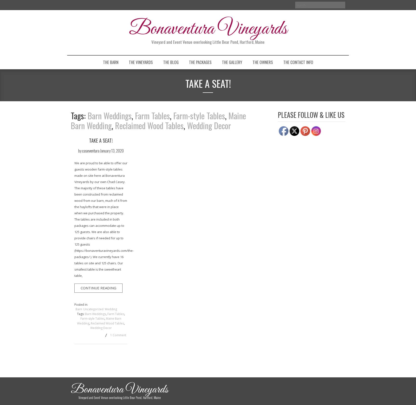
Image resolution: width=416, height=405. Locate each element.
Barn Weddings (110, 115)
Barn (79, 309)
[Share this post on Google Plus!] (91, 336)
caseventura (90, 151)
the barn (110, 62)
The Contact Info (298, 62)
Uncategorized (93, 309)
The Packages (200, 62)
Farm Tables (152, 115)
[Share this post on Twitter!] (83, 336)
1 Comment (118, 335)
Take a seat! (101, 140)
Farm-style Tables (199, 115)
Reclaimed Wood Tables (149, 125)
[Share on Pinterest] (99, 336)
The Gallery (232, 62)
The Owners (263, 62)
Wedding (111, 309)
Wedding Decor (209, 125)
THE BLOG (171, 62)
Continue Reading (98, 287)
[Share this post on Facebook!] (75, 336)
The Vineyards (141, 62)
